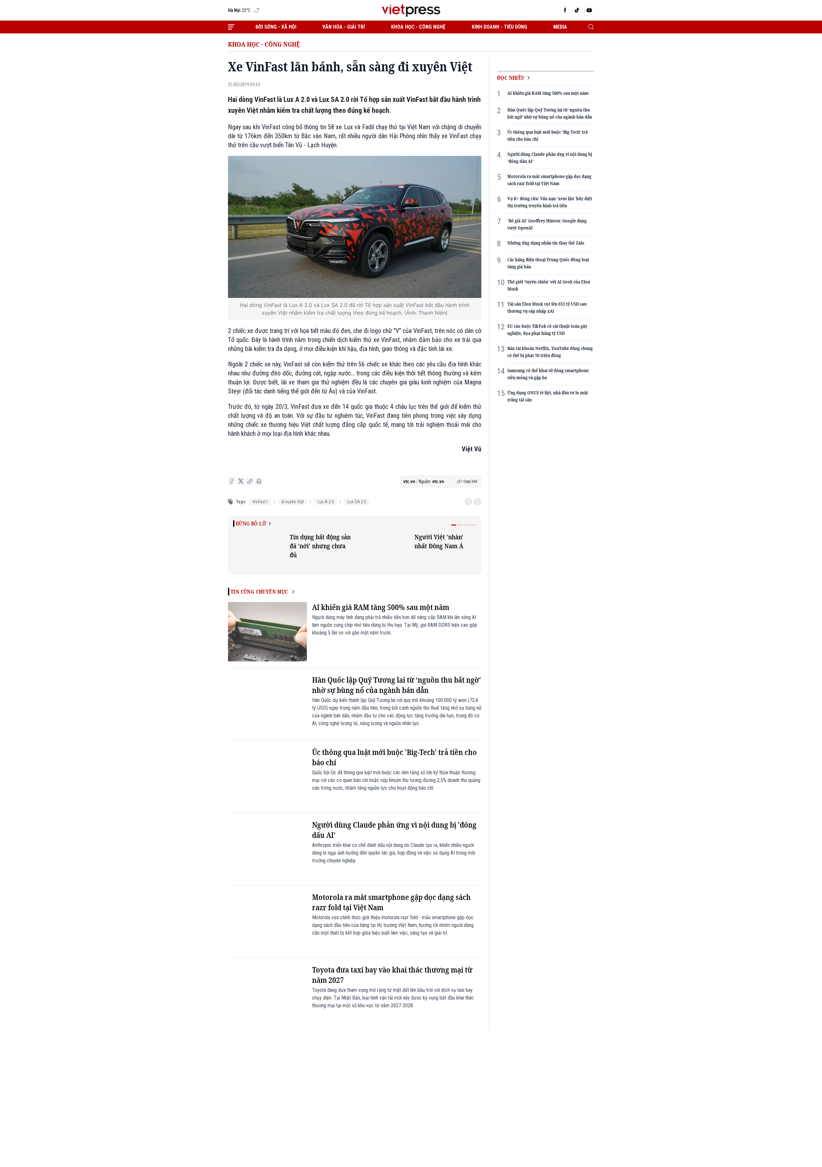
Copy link (470, 481)
